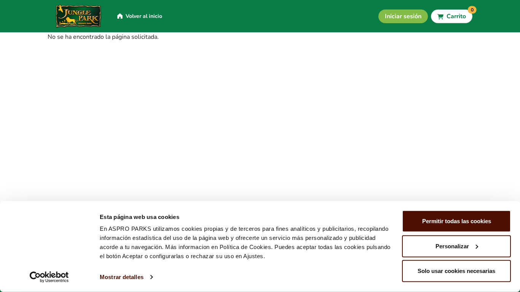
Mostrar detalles (122, 277)
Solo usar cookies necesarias (456, 271)
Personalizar (452, 246)
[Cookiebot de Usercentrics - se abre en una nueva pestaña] (49, 277)
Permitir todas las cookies (456, 221)
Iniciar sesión (403, 16)
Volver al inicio (144, 16)
